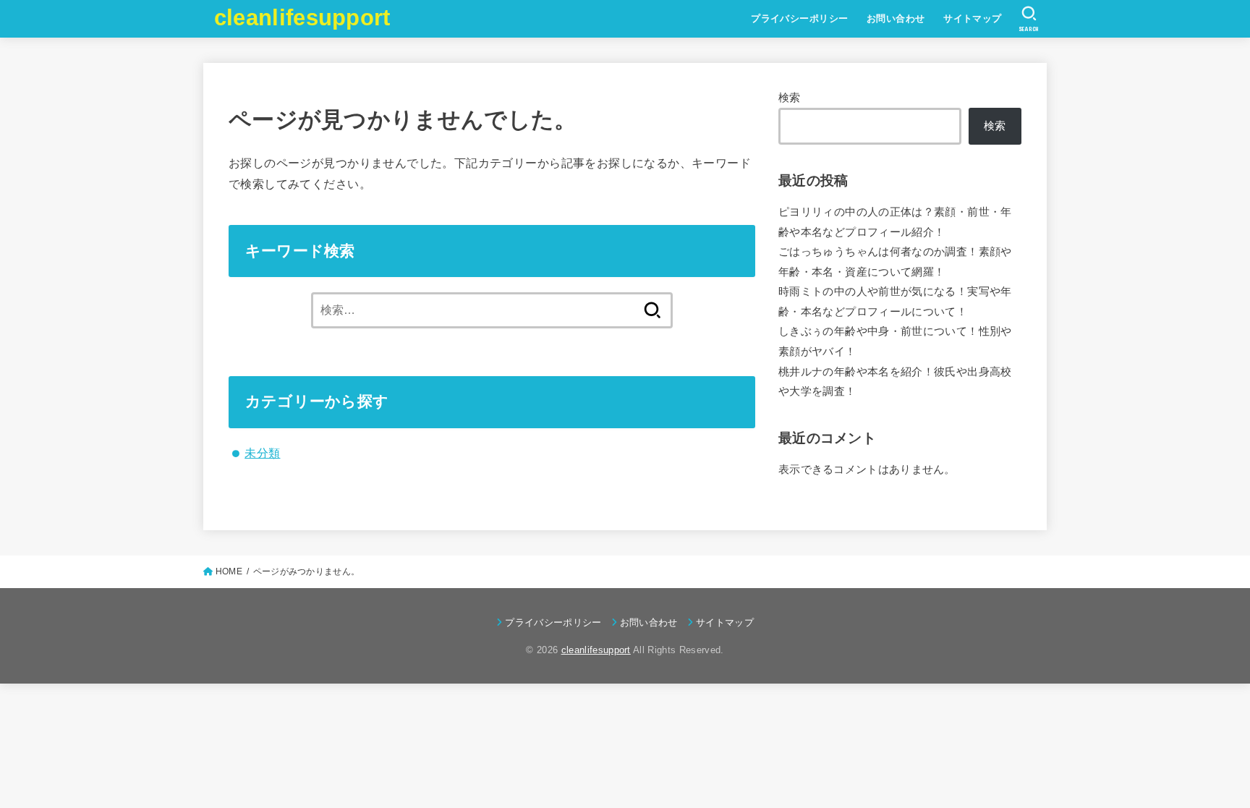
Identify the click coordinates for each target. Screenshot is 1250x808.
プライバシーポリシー (799, 18)
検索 (789, 97)
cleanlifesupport (302, 17)
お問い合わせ (895, 18)
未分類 (262, 452)
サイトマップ (972, 18)
